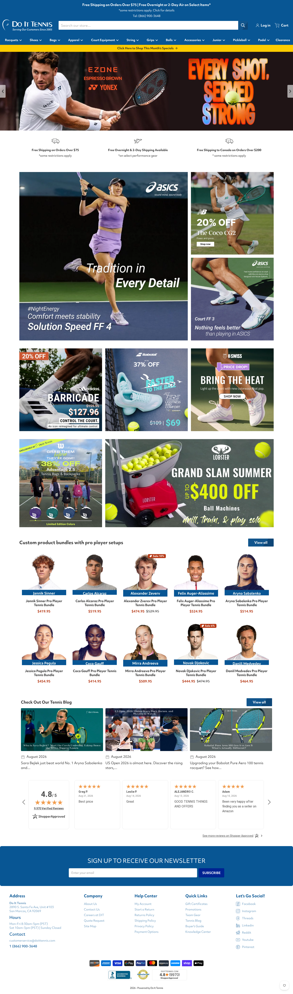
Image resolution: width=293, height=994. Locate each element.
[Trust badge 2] (143, 975)
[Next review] (269, 802)
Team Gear (193, 915)
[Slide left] (3, 91)
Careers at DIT (94, 915)
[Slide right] (290, 91)
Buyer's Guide (194, 926)
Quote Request (94, 921)
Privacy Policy (144, 926)
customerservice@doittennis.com (32, 941)
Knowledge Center (198, 932)
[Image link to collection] (60, 389)
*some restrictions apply (55, 156)
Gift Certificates (196, 904)
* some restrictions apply (229, 156)
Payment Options (146, 932)
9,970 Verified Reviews (49, 808)
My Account (143, 904)
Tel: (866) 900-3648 (146, 16)
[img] (49, 802)
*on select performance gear (137, 156)
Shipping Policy (145, 921)
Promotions (193, 909)
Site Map (90, 926)
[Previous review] (23, 802)
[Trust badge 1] (119, 975)
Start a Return (144, 909)
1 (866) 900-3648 (23, 946)
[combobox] (153, 25)
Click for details (163, 10)
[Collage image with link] (103, 256)
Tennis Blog (193, 921)
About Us (90, 904)
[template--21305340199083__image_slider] (146, 91)
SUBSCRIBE (211, 873)
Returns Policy (144, 915)
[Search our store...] (243, 25)
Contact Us (92, 909)
